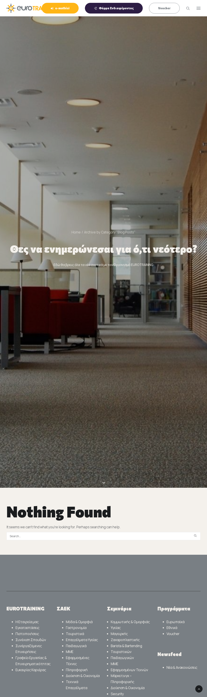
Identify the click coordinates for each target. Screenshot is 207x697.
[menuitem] (61, 8)
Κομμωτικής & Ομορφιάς (130, 622)
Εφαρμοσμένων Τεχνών (129, 670)
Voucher (173, 633)
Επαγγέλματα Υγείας (82, 639)
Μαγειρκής (119, 633)
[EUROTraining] (32, 8)
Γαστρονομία (76, 627)
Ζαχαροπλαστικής (125, 639)
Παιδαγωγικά (76, 646)
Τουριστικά (75, 633)
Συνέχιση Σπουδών (31, 639)
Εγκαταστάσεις (27, 627)
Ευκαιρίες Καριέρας (31, 670)
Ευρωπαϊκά (176, 622)
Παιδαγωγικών (122, 657)
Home (76, 232)
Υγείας (116, 627)
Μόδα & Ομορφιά (79, 622)
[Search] (186, 8)
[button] (195, 535)
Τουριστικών (121, 651)
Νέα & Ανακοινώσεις (182, 667)
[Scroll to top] (199, 688)
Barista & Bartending (126, 646)
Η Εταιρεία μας (27, 622)
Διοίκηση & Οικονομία (83, 675)
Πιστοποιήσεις (27, 633)
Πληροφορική (77, 670)
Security (117, 694)
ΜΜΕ (69, 651)
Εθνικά (172, 627)
